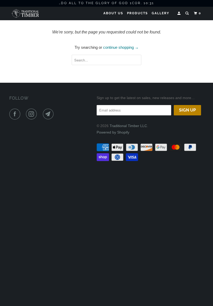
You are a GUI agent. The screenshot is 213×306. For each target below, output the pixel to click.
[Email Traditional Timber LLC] (49, 114)
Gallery (160, 13)
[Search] (187, 13)
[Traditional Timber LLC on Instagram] (32, 114)
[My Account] (179, 13)
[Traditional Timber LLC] (25, 13)
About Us (113, 13)
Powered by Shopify (113, 132)
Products (137, 13)
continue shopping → (121, 47)
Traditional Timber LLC (128, 126)
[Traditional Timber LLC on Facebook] (15, 114)
